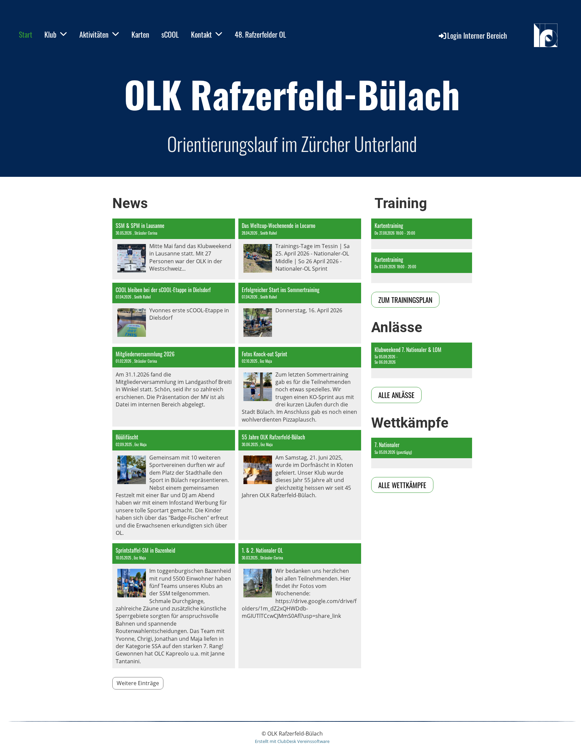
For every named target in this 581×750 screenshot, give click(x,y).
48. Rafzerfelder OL (260, 34)
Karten (140, 34)
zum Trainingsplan (405, 299)
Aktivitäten (94, 34)
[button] (421, 234)
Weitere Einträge (138, 683)
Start (25, 34)
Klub (50, 34)
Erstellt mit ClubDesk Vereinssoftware (292, 741)
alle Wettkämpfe (402, 485)
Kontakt (201, 34)
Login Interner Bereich (477, 35)
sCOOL (170, 34)
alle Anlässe (396, 395)
